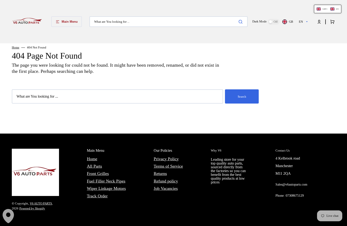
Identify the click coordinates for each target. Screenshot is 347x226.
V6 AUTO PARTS (41, 203)
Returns (160, 173)
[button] (319, 22)
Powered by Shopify (32, 208)
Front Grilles (98, 173)
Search (242, 96)
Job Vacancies (166, 188)
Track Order (97, 196)
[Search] (241, 22)
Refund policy (166, 181)
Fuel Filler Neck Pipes (106, 181)
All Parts (94, 166)
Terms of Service (168, 166)
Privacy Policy (166, 158)
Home (15, 47)
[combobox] (168, 21)
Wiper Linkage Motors (106, 188)
